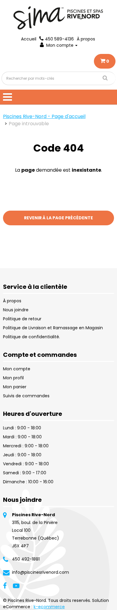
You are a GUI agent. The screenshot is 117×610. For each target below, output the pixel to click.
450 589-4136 (59, 39)
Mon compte (60, 45)
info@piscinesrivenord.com (40, 572)
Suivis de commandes (26, 396)
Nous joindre (15, 310)
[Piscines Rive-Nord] (58, 18)
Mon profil (13, 378)
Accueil (28, 39)
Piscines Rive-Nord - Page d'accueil (44, 116)
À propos (86, 39)
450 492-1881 (26, 559)
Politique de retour (22, 319)
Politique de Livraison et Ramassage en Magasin (53, 328)
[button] (105, 61)
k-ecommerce (49, 607)
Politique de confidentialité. (31, 337)
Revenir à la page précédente (58, 218)
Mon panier (14, 387)
